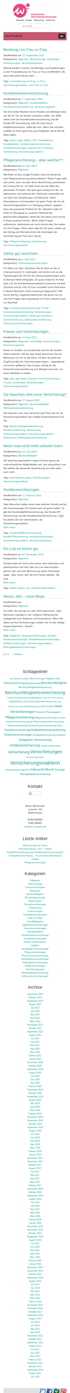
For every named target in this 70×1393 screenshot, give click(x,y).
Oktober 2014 (35, 1274)
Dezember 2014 (35, 1267)
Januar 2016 (35, 1223)
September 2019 (35, 1096)
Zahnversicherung (13, 319)
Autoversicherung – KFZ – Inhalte (35, 849)
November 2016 (35, 1189)
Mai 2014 (35, 1291)
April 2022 (35, 1018)
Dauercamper (35, 901)
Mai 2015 (35, 1250)
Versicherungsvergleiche (17, 770)
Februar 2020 (35, 1086)
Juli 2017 (35, 1172)
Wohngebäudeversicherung (18, 408)
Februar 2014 (35, 1301)
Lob (27, 588)
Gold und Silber (35, 918)
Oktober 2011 (35, 1366)
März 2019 (35, 1110)
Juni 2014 (35, 1288)
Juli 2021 (35, 1038)
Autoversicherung (14, 682)
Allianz (27, 140)
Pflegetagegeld (53, 712)
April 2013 (35, 1332)
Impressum (50, 20)
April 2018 (35, 1144)
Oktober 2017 (35, 1165)
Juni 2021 (35, 1042)
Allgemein (23, 59)
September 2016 (35, 1196)
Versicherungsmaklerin (15, 85)
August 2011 (35, 1373)
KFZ (44, 706)
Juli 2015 (35, 1243)
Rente (60, 725)
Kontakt (29, 20)
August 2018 (35, 1131)
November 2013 (35, 1308)
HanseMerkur (45, 140)
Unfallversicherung (25, 745)
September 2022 (35, 1001)
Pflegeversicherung (20, 241)
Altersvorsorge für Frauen (35, 845)
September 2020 (35, 1069)
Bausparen (35, 891)
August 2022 (35, 1004)
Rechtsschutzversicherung (42, 725)
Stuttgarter (61, 735)
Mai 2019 (35, 1103)
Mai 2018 (35, 1141)
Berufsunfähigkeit (39, 404)
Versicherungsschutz (40, 540)
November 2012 (35, 1336)
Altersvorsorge (37, 59)
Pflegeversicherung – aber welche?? (33, 160)
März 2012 (35, 1356)
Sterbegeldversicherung (44, 735)
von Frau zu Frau (38, 85)
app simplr (20, 378)
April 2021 (35, 1049)
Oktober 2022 (35, 997)
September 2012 (35, 1342)
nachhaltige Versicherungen (45, 341)
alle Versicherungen (19, 678)
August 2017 (35, 1168)
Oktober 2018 (35, 1124)
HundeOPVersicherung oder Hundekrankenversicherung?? (35, 852)
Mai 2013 (35, 1329)
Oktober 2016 (35, 1192)
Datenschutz (39, 20)
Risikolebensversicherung (48, 730)
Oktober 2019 (35, 1093)
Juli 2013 (35, 1322)
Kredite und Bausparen (35, 942)
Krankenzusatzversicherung (25, 308)
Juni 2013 (35, 1325)
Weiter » (19, 654)
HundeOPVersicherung (15, 536)
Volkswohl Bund (41, 769)
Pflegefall (40, 712)
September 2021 (35, 1032)
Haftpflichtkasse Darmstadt (21, 701)
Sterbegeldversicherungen (35, 962)
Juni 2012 (35, 1353)
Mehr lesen (9, 527)
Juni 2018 (35, 1137)
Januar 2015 (35, 1264)
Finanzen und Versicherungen (44, 378)
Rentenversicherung (14, 430)
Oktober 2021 (35, 1028)
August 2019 (35, 1100)
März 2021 (35, 1052)
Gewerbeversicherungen (35, 915)
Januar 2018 (35, 1155)
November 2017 (35, 1161)
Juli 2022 (35, 1008)
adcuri (13, 140)
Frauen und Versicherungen (26, 331)
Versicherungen (43, 312)
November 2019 (35, 1090)
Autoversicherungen (35, 887)
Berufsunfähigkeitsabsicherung (26, 426)
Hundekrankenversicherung (25, 93)
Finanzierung (20, 698)
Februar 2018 (35, 1151)
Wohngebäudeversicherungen (19, 647)
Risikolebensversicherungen (44, 639)
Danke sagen (17, 588)
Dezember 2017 (35, 1158)
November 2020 (35, 1062)
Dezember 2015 (35, 1226)
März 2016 (35, 1216)
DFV (34, 140)
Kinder (50, 706)
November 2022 (35, 994)
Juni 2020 (35, 1079)
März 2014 (35, 1298)
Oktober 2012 (35, 1339)
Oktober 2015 (35, 1233)
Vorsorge (59, 769)
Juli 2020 (35, 1076)
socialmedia (19, 382)
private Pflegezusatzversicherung (41, 721)
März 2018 (35, 1148)
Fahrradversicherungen (35, 904)
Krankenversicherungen (35, 938)
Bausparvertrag (32, 683)
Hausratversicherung (45, 701)
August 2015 (35, 1240)
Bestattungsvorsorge (35, 897)
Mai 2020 (35, 1083)
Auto (58, 678)
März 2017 (35, 1182)
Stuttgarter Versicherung (35, 740)
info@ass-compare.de (35, 827)
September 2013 (35, 1315)
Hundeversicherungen (15, 148)
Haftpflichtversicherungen (35, 925)
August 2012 (35, 1346)
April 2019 (35, 1107)
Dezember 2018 (35, 1117)
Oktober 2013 (35, 1312)
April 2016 (35, 1213)
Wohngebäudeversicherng (32, 437)
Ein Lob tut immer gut (20, 549)
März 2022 (35, 1021)
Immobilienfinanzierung (30, 706)
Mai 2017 (35, 1175)
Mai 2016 (35, 1209)
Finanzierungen (35, 911)
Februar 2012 (35, 1359)
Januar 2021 (35, 1059)
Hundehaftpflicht (38, 102)
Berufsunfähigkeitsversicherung (35, 692)
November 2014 (35, 1271)
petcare (33, 148)
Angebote (15, 635)
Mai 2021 (35, 1045)
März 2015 (35, 1257)
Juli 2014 (35, 1284)
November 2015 (35, 1230)
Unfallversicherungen (14, 643)
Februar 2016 (35, 1219)
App (12, 378)
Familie (10, 698)
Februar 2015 (35, 1260)
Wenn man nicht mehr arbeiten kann (33, 446)
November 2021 (35, 1025)
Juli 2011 (35, 1377)
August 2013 (35, 1318)
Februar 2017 (35, 1185)
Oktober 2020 (35, 1066)
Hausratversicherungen (34, 635)
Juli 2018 (35, 1134)
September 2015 (35, 1237)
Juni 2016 (35, 1206)
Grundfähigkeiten (35, 698)
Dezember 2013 (35, 1305)
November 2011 (35, 1363)
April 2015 (35, 1254)
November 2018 (35, 1120)
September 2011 (35, 1370)
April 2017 (35, 1178)
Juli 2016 (35, 1202)
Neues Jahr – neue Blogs (24, 596)
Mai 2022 (35, 1014)
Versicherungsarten (32, 63)
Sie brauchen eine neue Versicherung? (35, 394)
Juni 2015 (35, 1247)
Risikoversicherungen (18, 734)
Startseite (20, 20)
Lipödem (35, 945)
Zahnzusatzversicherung (37, 319)
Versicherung (39, 241)
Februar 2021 (35, 1055)
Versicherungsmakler (35, 757)
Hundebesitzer (11, 144)
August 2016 (35, 1199)
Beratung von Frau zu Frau (25, 49)
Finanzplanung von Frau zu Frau (27, 81)
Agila (20, 140)
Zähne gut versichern (20, 253)
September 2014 (35, 1278)
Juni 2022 (35, 1011)
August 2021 (35, 1035)
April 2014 (35, 1295)
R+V (40, 148)
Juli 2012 (35, 1349)
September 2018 (35, 1127)
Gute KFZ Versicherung (53, 698)
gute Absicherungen (20, 477)
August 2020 (35, 1073)
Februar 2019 (35, 1114)
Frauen (7, 382)
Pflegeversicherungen (46, 717)
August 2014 (35, 1281)
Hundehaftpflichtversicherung (25, 532)
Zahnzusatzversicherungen (32, 263)
